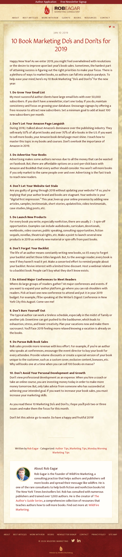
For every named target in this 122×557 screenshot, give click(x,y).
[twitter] (73, 541)
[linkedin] (79, 541)
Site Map (113, 534)
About (7, 534)
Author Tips (62, 448)
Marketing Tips (78, 448)
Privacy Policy (98, 534)
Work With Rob (37, 534)
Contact (84, 534)
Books (51, 534)
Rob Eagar (61, 9)
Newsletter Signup (66, 534)
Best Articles (20, 534)
